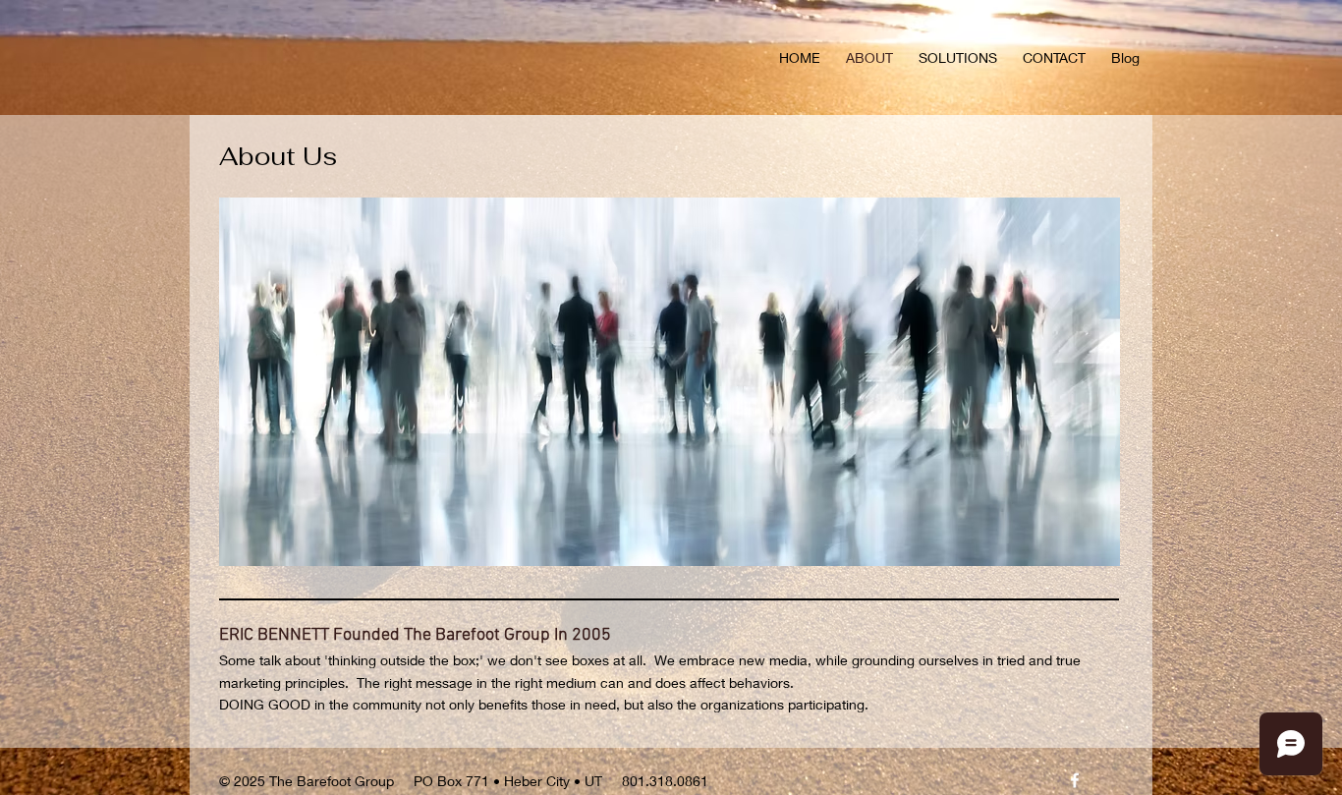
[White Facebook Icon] (1075, 780)
